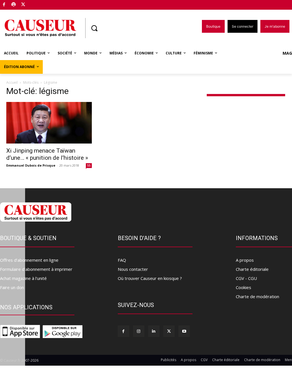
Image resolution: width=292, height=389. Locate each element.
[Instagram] (138, 331)
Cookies (243, 287)
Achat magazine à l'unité (23, 278)
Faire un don (12, 287)
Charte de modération (257, 296)
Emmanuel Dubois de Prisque (30, 165)
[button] (94, 28)
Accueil (12, 82)
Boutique (38, 3)
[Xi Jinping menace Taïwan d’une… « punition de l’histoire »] (49, 123)
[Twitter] (23, 5)
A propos (245, 260)
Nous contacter (133, 269)
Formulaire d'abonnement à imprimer (36, 269)
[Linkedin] (153, 331)
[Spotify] (14, 5)
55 (89, 165)
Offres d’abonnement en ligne (29, 260)
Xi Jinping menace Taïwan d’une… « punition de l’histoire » (47, 154)
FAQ (122, 260)
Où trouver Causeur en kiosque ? (150, 278)
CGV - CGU (246, 278)
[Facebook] (4, 5)
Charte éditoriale (252, 269)
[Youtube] (184, 331)
